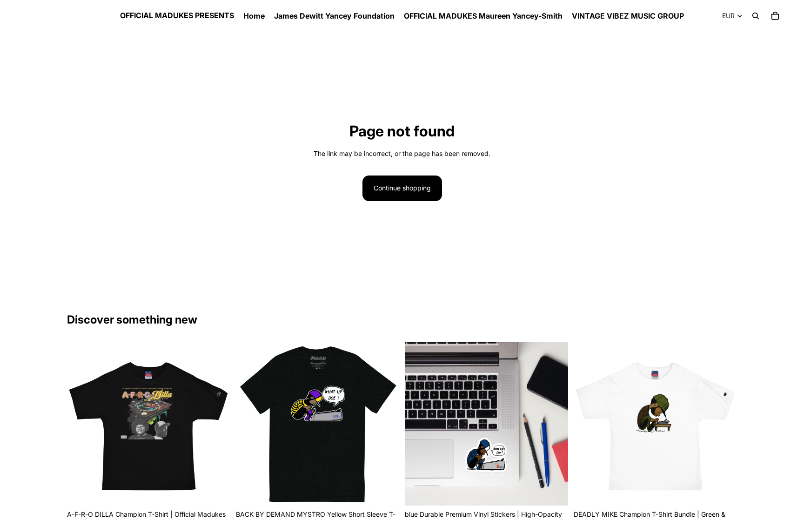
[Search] (755, 16)
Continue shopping (402, 188)
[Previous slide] (588, 423)
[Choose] (216, 491)
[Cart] (775, 16)
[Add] (553, 491)
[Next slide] (723, 423)
